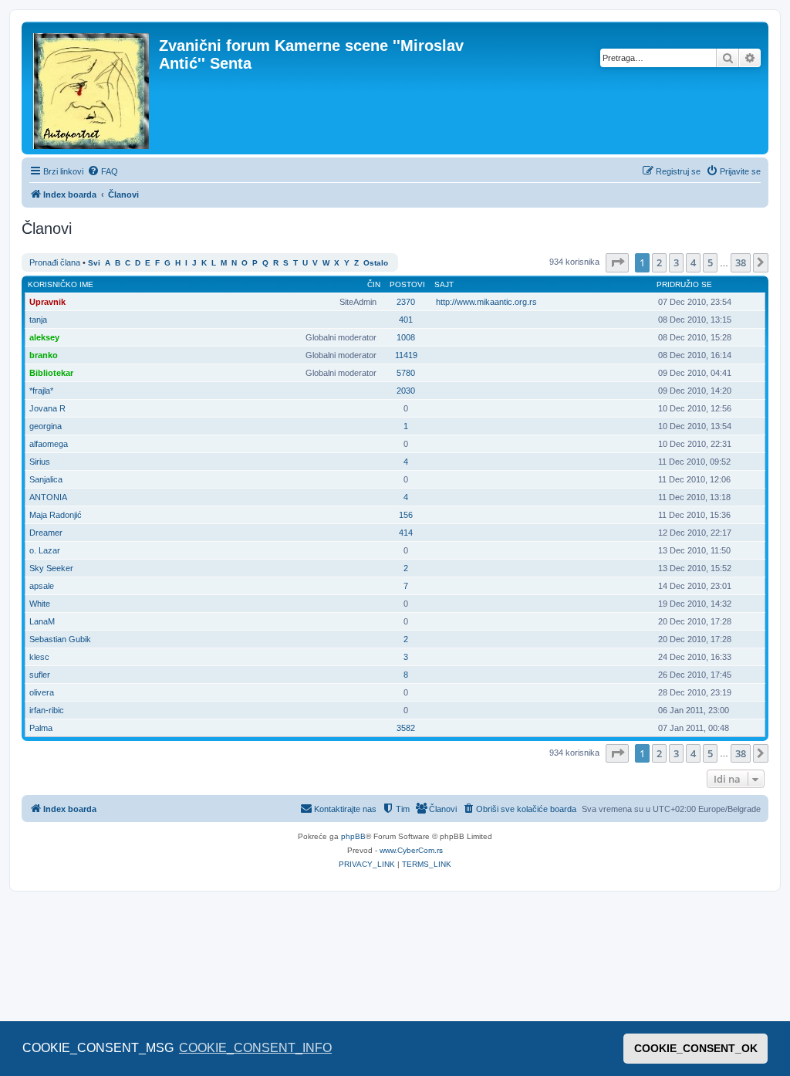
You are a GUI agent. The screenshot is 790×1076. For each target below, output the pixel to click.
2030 (406, 390)
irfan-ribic (46, 710)
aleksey (44, 337)
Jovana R (47, 408)
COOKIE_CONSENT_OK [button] (696, 1048)
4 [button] (693, 262)
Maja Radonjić (55, 514)
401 (406, 319)
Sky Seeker (51, 568)
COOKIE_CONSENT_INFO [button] (255, 1047)
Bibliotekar (51, 372)
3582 (406, 728)
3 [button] (676, 262)
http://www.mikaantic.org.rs (486, 301)
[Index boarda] (92, 88)
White (39, 603)
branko (43, 355)
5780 (406, 372)
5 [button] (710, 262)
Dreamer (45, 532)
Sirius (39, 461)
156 (406, 514)
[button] (617, 262)
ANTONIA (48, 497)
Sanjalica (45, 479)
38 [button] (740, 262)
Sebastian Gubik (60, 639)
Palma (40, 728)
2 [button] (659, 262)
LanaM (42, 621)
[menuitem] (102, 171)
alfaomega (48, 443)
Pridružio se (684, 284)
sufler (39, 674)
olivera (41, 692)
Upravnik (47, 301)
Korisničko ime (60, 284)
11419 (406, 355)
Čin (373, 284)
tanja (38, 319)
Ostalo (375, 263)
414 (406, 532)
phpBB (353, 836)
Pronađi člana (54, 262)
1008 (406, 337)
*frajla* (41, 390)
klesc (39, 657)
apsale (41, 585)
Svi (94, 263)
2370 (406, 301)
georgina (45, 426)
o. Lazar (44, 550)
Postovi (407, 284)
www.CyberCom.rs (411, 850)
